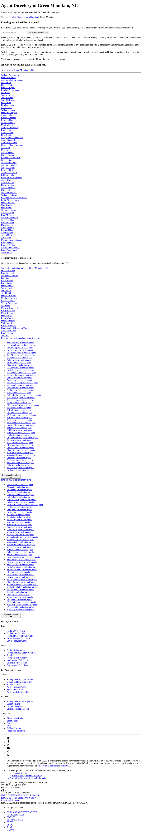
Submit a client (13, 684)
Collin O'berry (7, 227)
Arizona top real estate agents (19, 489)
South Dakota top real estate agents (22, 587)
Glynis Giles (6, 160)
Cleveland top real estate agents (20, 445)
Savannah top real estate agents (20, 467)
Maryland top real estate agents (20, 534)
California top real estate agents (20, 494)
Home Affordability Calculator (20, 636)
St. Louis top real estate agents (20, 442)
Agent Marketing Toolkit (17, 692)
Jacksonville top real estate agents (21, 375)
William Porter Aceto (10, 75)
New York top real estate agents (20, 342)
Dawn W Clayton (9, 112)
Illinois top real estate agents (19, 517)
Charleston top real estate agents (21, 450)
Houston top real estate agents (20, 350)
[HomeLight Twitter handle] (8, 739)
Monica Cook (7, 125)
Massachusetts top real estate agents (22, 537)
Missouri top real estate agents (20, 547)
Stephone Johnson (9, 192)
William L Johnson (9, 195)
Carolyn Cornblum (9, 127)
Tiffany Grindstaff (9, 172)
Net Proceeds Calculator (17, 660)
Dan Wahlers (6, 315)
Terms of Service (19, 773)
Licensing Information (11, 800)
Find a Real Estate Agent (38, 33)
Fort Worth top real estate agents (21, 397)
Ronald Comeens (8, 117)
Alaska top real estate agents (19, 487)
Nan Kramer (6, 205)
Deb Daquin (6, 135)
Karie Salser (6, 283)
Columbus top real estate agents (20, 387)
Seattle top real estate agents (19, 392)
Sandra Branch (7, 95)
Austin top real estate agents (19, 362)
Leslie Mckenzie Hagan (11, 177)
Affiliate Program (14, 728)
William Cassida (8, 110)
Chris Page (6, 237)
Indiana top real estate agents (19, 519)
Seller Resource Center (17, 663)
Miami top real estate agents (19, 402)
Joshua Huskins (8, 187)
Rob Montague (7, 222)
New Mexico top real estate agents (22, 562)
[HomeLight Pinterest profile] (8, 752)
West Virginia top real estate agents (22, 604)
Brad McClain (7, 215)
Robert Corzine (8, 130)
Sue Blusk (5, 92)
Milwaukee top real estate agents (21, 432)
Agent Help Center (15, 689)
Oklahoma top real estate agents (20, 574)
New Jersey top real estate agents (21, 559)
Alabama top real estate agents (20, 484)
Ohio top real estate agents (18, 572)
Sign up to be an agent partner (20, 679)
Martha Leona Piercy (10, 247)
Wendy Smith (7, 288)
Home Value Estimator (16, 658)
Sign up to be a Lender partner (20, 701)
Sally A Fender (7, 152)
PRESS (10, 822)
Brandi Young (7, 333)
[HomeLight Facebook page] (8, 742)
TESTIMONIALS (15, 820)
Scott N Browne (8, 100)
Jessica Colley (7, 115)
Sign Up (10, 830)
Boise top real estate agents (18, 465)
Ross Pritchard (7, 273)
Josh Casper (6, 107)
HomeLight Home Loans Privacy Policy (18, 798)
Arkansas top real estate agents (20, 492)
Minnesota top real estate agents (20, 542)
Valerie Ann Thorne (9, 303)
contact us (65, 766)
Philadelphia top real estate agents (21, 372)
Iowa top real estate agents (18, 522)
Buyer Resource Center (17, 641)
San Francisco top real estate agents (22, 382)
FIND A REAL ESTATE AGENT (22, 812)
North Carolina (31, 17)
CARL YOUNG (8, 330)
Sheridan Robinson (9, 275)
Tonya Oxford (7, 235)
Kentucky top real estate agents (20, 527)
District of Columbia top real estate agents (25, 504)
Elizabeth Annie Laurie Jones (14, 197)
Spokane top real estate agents (20, 452)
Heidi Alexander (8, 77)
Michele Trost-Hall (9, 308)
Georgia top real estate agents (19, 509)
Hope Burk (6, 102)
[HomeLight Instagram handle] (8, 745)
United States (16, 17)
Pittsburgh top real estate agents (20, 460)
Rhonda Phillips (8, 245)
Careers (10, 723)
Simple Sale (12, 655)
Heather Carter (7, 105)
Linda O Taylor (8, 300)
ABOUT (11, 817)
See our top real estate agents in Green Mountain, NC (24, 268)
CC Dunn (5, 147)
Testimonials (12, 721)
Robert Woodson (8, 325)
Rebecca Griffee (8, 170)
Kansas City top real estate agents (21, 425)
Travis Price (6, 252)
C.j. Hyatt (5, 190)
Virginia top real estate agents (19, 599)
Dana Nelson (7, 225)
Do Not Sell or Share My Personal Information (27, 778)
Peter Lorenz (6, 207)
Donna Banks (7, 85)
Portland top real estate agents (20, 390)
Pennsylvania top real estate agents (22, 579)
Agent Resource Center (17, 687)
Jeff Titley (5, 305)
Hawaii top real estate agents (19, 512)
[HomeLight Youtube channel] (8, 749)
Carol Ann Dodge (9, 142)
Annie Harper (7, 180)
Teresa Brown (7, 97)
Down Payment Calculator (18, 638)
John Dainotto (7, 132)
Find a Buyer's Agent (16, 631)
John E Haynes (7, 182)
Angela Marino (7, 212)
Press (9, 726)
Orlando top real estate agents (19, 412)
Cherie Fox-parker (9, 155)
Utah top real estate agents (18, 594)
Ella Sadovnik (7, 280)
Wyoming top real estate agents (20, 609)
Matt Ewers (6, 150)
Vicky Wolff (6, 323)
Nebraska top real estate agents (20, 552)
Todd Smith (6, 293)
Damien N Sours (8, 295)
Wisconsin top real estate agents (20, 607)
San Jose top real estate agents (20, 440)
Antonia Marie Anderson (12, 80)
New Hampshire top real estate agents (23, 557)
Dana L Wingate (8, 320)
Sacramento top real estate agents (21, 422)
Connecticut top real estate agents (21, 499)
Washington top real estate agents (21, 415)
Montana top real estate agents (20, 549)
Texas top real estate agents (18, 592)
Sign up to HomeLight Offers (19, 682)
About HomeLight (15, 718)
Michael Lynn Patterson (11, 240)
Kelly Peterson (7, 242)
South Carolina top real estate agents (22, 584)
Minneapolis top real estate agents (21, 455)
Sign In (10, 827)
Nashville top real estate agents (20, 370)
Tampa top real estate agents (19, 407)
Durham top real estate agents (19, 470)
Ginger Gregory (8, 167)
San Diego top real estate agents (21, 355)
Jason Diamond (8, 140)
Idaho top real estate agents (18, 514)
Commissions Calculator (17, 665)
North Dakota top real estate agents (22, 569)
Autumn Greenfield (9, 165)
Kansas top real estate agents (19, 524)
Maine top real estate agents (19, 532)
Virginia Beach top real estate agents (22, 437)
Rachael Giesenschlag (10, 157)
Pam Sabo (5, 278)
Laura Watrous (7, 318)
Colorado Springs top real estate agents (24, 395)
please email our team (48, 766)
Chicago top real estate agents (20, 347)
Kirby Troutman (8, 310)
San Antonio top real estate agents (21, 352)
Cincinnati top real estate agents (20, 447)
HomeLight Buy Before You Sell (21, 653)
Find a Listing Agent (16, 650)
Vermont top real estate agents (20, 597)
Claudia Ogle (7, 232)
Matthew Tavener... (9, 298)
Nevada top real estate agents (19, 554)
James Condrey (8, 122)
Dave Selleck (7, 285)
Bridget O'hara (7, 230)
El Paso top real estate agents (19, 417)
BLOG (10, 825)
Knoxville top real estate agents (20, 462)
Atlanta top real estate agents (19, 380)
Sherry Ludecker (8, 210)
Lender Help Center (15, 706)
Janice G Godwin (9, 162)
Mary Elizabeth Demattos (12, 137)
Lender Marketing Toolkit (18, 709)
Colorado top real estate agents (20, 497)
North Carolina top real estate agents (22, 567)
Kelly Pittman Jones (10, 200)
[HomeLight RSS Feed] (8, 756)
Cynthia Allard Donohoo (12, 145)
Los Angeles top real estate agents (21, 345)
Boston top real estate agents (19, 427)
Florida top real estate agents (19, 507)
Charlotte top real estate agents (20, 365)
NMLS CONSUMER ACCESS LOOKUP (20, 795)
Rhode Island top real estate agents (22, 582)
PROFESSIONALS (16, 815)
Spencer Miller (7, 220)
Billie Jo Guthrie (8, 175)
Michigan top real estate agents (20, 539)
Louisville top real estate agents (20, 435)
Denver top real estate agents (19, 377)
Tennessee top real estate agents (20, 589)
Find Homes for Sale (16, 633)
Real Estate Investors (16, 731)
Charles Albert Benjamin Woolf (15, 328)
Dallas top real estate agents (19, 360)
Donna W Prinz (8, 270)
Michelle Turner (8, 313)
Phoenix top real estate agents (19, 357)
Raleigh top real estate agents (19, 410)
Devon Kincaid (8, 202)
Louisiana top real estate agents (20, 529)
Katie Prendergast (9, 250)
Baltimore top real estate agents (20, 430)
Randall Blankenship (10, 90)
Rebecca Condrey (9, 120)
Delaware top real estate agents (20, 502)
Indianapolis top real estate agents (21, 385)
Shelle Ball (6, 82)
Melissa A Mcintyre (9, 217)
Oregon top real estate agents (19, 577)
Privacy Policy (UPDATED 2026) (27, 775)
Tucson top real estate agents (19, 420)
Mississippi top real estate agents (21, 544)
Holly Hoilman (7, 185)
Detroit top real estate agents (19, 457)
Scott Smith (6, 290)
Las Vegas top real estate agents (20, 367)
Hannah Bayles (8, 87)
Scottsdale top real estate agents (20, 400)
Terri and (5, 335)
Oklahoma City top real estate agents (23, 405)
